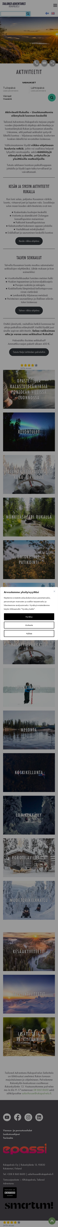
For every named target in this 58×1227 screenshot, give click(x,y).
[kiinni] (54, 591)
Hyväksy (29, 616)
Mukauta (29, 625)
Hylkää (29, 633)
